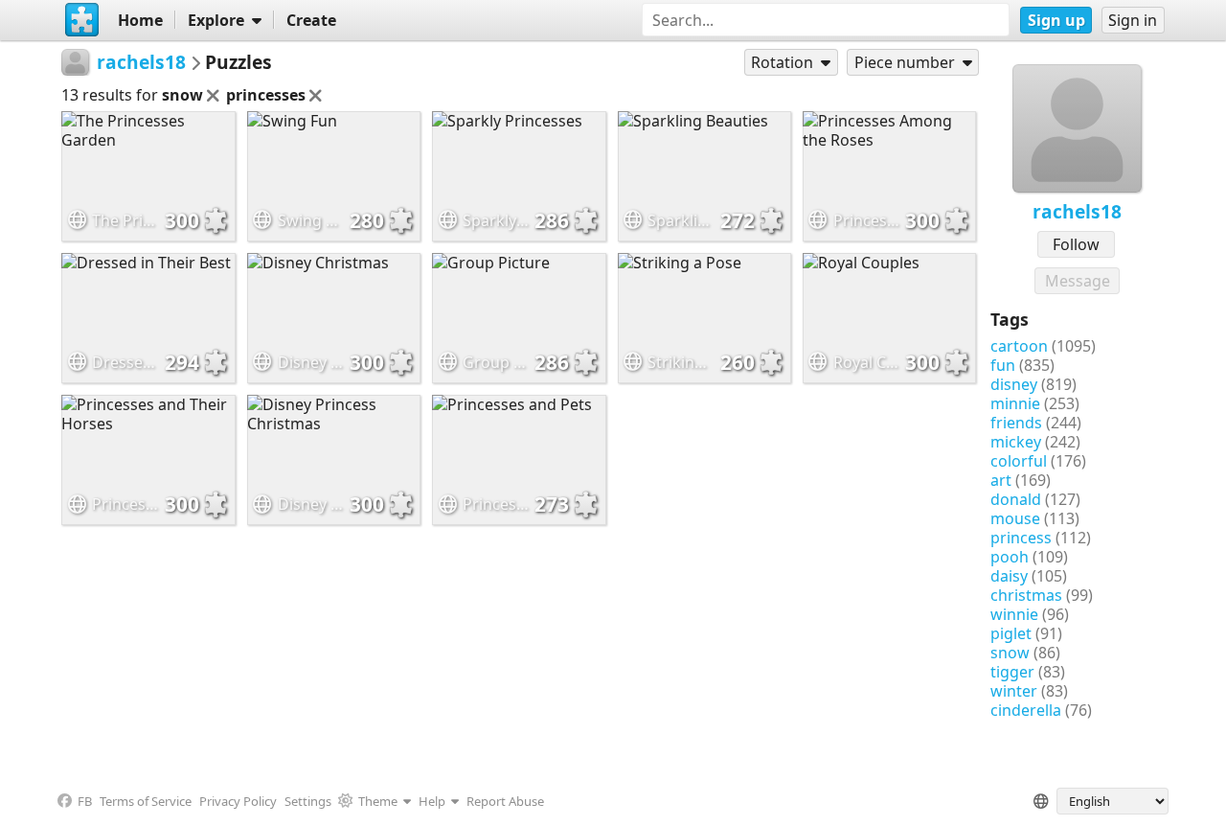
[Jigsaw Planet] (81, 20)
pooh (1009, 556)
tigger (1012, 671)
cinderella (1025, 710)
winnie (1014, 614)
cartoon (1019, 345)
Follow (1076, 244)
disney (1013, 384)
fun (1002, 365)
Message (1077, 280)
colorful (1018, 460)
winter (1013, 690)
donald (1015, 499)
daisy (1009, 575)
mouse (1015, 518)
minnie (1015, 403)
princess (1021, 537)
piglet (1011, 633)
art (1000, 480)
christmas (1026, 595)
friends (1016, 422)
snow (1010, 652)
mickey (1015, 441)
